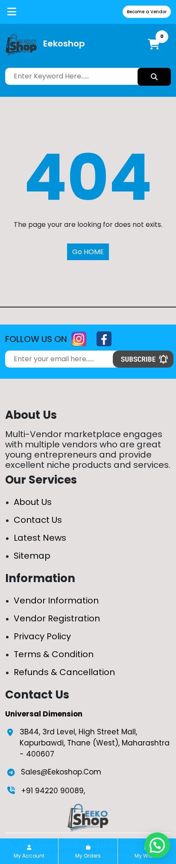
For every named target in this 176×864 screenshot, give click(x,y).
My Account (29, 855)
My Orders (88, 855)
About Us (33, 502)
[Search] (154, 77)
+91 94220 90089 (52, 791)
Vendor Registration (57, 618)
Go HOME (88, 252)
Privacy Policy (42, 636)
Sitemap (32, 556)
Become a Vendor (147, 12)
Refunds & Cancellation (64, 672)
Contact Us (38, 520)
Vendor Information (56, 600)
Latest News (40, 538)
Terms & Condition (54, 654)
